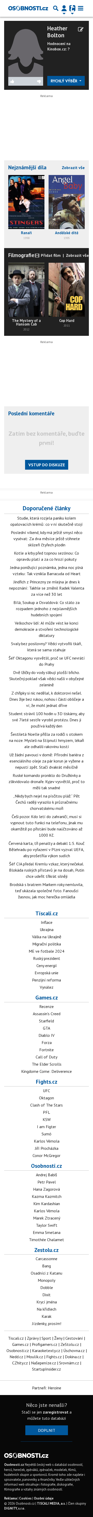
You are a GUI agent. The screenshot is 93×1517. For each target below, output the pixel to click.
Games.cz (46, 997)
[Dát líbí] (17, 81)
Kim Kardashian (46, 1203)
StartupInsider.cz (46, 1369)
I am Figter (46, 1126)
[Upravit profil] (81, 29)
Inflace (46, 922)
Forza (47, 1042)
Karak (46, 1316)
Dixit (46, 1294)
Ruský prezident (46, 958)
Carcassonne (46, 1258)
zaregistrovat (55, 1412)
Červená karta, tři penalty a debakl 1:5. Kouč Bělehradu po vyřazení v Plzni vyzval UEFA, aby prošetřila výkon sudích (46, 849)
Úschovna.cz (74, 1350)
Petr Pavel (46, 1182)
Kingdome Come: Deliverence (46, 1071)
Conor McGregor (46, 1155)
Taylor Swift (46, 1225)
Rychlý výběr (64, 80)
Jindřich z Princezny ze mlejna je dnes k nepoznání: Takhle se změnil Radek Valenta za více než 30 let (46, 588)
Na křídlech (46, 1309)
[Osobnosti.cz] (28, 8)
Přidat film (50, 255)
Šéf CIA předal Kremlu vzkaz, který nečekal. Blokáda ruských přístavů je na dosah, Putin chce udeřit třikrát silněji (46, 870)
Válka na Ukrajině (46, 936)
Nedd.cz (16, 1356)
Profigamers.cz (44, 1344)
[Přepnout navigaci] (64, 8)
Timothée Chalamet (46, 1239)
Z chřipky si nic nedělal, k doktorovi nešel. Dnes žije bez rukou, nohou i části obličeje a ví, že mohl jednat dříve (46, 699)
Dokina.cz (73, 1356)
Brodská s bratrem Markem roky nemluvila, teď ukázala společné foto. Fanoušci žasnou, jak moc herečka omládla (46, 890)
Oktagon (46, 1097)
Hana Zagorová (46, 1189)
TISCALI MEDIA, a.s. (51, 1503)
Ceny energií (46, 965)
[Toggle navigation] (80, 8)
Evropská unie (46, 972)
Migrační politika (46, 943)
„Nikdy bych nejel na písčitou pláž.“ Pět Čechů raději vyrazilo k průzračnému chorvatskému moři (46, 802)
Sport (46, 1338)
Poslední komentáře (31, 413)
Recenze (46, 1006)
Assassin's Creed (46, 1013)
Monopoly (46, 1280)
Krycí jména (46, 1301)
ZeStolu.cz (69, 1344)
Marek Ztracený (46, 1218)
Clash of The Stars (46, 1105)
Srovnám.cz (69, 1362)
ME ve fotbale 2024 (46, 951)
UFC (46, 1090)
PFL (46, 1112)
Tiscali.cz (46, 913)
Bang (46, 1265)
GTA (46, 1028)
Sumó (46, 1133)
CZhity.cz (20, 1362)
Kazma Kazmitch (46, 1196)
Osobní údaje (43, 1498)
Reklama (10, 1498)
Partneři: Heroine (46, 1387)
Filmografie (21, 255)
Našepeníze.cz (43, 1362)
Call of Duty (46, 1056)
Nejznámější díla (27, 167)
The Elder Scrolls (46, 1064)
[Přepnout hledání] (56, 8)
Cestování (74, 1338)
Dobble (46, 1287)
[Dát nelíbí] (34, 81)
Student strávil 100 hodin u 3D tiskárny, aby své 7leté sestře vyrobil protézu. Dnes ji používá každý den (46, 720)
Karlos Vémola (46, 1141)
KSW (47, 1119)
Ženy (58, 1338)
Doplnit (46, 1430)
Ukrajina (46, 929)
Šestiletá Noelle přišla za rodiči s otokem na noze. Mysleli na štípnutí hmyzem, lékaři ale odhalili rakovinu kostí (46, 740)
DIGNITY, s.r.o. (14, 1508)
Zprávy (32, 1338)
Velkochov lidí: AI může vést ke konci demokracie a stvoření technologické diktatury (47, 629)
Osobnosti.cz (46, 1165)
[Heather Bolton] (25, 50)
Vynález (46, 987)
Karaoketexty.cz (46, 1350)
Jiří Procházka (46, 1148)
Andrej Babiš (46, 1174)
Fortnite (46, 1049)
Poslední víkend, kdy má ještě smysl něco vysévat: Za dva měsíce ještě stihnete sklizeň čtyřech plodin (46, 538)
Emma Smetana (46, 1232)
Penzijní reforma (46, 980)
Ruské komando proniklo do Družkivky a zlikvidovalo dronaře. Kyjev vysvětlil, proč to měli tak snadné (47, 781)
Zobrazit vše (73, 167)
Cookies (25, 1498)
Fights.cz (46, 1081)
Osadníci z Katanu (46, 1273)
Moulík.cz (34, 1356)
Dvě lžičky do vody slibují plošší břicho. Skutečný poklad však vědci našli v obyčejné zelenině (46, 678)
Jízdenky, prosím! (46, 1323)
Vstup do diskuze (46, 464)
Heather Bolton (57, 32)
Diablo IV (46, 1035)
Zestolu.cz (46, 1249)
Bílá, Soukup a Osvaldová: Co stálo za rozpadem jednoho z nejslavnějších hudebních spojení (46, 608)
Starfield (46, 1020)
